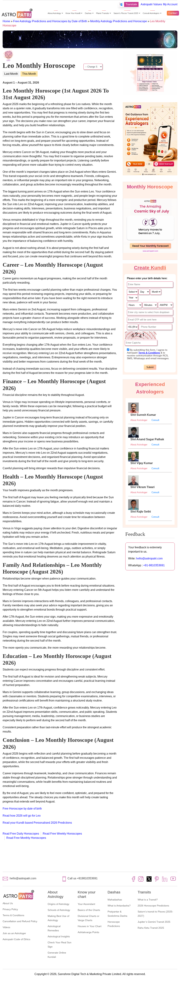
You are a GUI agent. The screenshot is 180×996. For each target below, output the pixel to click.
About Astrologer (138, 420)
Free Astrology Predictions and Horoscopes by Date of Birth (50, 21)
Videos (6, 927)
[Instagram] (140, 878)
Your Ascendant (86, 904)
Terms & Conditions (13, 915)
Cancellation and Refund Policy (20, 921)
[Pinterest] (157, 878)
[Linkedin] (164, 878)
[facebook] (133, 878)
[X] (149, 878)
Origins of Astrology (58, 904)
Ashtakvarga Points (88, 932)
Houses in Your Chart (89, 926)
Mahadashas (115, 899)
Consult (155, 420)
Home (6, 21)
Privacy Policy (10, 909)
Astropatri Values (151, 4)
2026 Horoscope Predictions (153, 905)
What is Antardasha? (119, 905)
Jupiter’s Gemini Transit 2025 (154, 921)
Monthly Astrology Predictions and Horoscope (118, 21)
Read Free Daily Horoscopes (21, 833)
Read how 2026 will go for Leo (22, 815)
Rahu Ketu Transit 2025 (151, 927)
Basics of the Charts (89, 910)
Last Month (11, 73)
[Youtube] (173, 878)
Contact (172, 12)
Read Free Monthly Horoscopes (26, 837)
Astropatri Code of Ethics (16, 939)
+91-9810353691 (154, 565)
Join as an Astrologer (14, 933)
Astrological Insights (59, 936)
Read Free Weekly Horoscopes (62, 833)
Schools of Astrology (59, 910)
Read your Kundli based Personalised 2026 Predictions (37, 822)
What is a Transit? (148, 899)
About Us (8, 903)
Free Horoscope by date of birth (23, 808)
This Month (29, 73)
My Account (170, 4)
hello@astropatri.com (149, 558)
